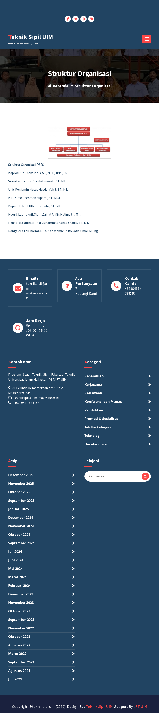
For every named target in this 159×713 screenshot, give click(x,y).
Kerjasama (93, 384)
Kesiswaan (93, 393)
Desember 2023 (20, 594)
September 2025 (21, 500)
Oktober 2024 (19, 534)
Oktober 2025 (19, 492)
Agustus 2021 (19, 670)
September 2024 (21, 543)
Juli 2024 (15, 551)
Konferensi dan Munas (103, 401)
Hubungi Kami (86, 293)
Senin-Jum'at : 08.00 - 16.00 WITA (36, 330)
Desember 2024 (20, 517)
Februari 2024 (19, 585)
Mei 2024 (15, 568)
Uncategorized (96, 444)
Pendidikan (93, 410)
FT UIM (141, 706)
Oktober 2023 (19, 611)
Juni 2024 (15, 560)
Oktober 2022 (19, 636)
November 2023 (21, 602)
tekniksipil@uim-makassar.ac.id (37, 290)
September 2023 (21, 619)
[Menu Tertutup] (146, 39)
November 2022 (21, 628)
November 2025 (21, 483)
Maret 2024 (17, 577)
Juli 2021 (15, 679)
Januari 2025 (18, 509)
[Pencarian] (145, 476)
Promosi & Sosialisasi (101, 418)
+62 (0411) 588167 (132, 291)
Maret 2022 (17, 653)
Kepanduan (94, 376)
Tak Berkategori (97, 427)
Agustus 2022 (19, 645)
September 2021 (21, 662)
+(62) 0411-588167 (26, 403)
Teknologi (92, 435)
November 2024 (21, 526)
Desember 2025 (20, 475)
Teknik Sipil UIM (99, 706)
